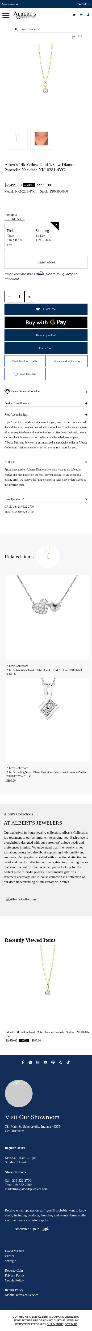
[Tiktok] (68, 1062)
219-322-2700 (26, 506)
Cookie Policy (14, 1280)
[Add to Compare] (73, 37)
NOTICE (9, 462)
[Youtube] (46, 1062)
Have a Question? (46, 335)
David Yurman (14, 1251)
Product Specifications (16, 403)
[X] (31, 1062)
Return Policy (14, 1290)
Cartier (9, 1256)
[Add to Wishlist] (83, 37)
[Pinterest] (53, 1062)
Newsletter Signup (27, 1229)
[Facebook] (23, 1062)
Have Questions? (14, 499)
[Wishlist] (75, 14)
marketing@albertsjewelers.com (26, 1189)
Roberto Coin (14, 1270)
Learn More (46, 262)
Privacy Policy (15, 1275)
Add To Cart (50, 309)
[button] (5, 15)
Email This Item (27, 374)
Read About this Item (16, 414)
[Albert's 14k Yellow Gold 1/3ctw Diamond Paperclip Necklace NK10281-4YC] (46, 85)
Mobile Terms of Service (21, 1295)
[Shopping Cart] (82, 14)
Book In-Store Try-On (25, 361)
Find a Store (46, 348)
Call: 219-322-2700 (18, 1180)
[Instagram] (38, 1062)
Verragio (10, 1261)
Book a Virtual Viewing (67, 361)
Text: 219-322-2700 (18, 1185)
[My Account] (89, 14)
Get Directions (14, 1131)
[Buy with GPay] (46, 322)
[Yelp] (61, 1062)
